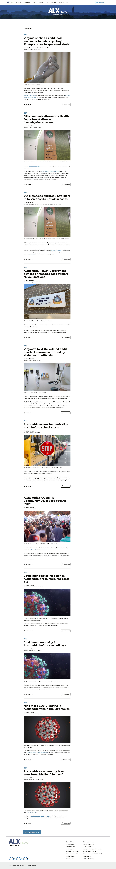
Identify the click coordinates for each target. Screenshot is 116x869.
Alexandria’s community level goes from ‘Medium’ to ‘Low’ (44, 773)
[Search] (109, 2)
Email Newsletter (70, 846)
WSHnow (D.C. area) (88, 858)
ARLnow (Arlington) (88, 841)
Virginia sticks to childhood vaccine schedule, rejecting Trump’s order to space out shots (46, 41)
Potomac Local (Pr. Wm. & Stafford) (92, 854)
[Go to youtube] (20, 858)
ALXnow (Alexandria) (88, 844)
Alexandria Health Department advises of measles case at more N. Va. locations (46, 274)
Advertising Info (70, 844)
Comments (67, 104)
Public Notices (51, 2)
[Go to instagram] (17, 858)
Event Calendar (70, 849)
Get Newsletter (100, 2)
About (18, 2)
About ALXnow (70, 841)
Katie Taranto (29, 202)
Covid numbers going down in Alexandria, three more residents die (46, 579)
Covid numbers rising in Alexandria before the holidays (45, 644)
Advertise (26, 2)
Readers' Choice (70, 856)
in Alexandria (31, 254)
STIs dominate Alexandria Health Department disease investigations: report (46, 119)
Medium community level (37, 816)
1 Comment (67, 413)
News (25, 34)
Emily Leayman (30, 47)
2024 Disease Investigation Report (50, 171)
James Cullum (30, 126)
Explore (41, 2)
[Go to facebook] (13, 858)
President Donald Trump (30, 95)
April (48, 816)
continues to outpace (34, 166)
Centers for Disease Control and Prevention (36, 549)
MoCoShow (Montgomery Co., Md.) (92, 849)
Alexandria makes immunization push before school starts (46, 426)
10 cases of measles (56, 250)
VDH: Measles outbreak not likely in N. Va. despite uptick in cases (47, 197)
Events (34, 2)
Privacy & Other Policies (72, 851)
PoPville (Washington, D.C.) (90, 851)
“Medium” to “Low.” (31, 812)
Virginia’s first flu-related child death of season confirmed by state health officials (45, 352)
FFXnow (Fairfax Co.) (88, 846)
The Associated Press (43, 47)
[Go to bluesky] (27, 858)
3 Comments (66, 759)
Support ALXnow (63, 2)
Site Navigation (70, 858)
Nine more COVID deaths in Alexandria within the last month (47, 707)
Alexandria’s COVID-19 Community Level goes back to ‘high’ (45, 500)
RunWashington (87, 856)
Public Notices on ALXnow (73, 854)
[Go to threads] (24, 858)
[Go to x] (10, 858)
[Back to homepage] (10, 2)
